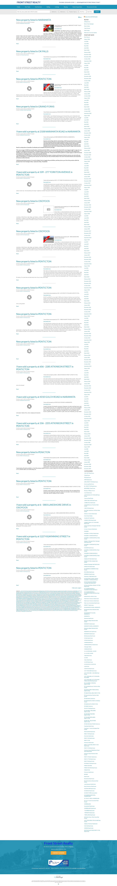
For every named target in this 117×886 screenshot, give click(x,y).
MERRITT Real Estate (89, 605)
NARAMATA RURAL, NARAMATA (91, 626)
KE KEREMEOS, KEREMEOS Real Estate (33, 596)
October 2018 (87, 209)
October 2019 (87, 183)
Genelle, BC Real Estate (89, 518)
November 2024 (87, 78)
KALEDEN (86, 531)
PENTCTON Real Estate (89, 738)
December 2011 (87, 385)
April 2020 (86, 170)
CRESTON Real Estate (89, 508)
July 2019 (86, 189)
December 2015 (87, 281)
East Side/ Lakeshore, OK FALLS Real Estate (39, 592)
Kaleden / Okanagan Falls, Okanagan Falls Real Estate (42, 594)
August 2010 (87, 420)
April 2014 (86, 324)
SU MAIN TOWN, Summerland (90, 793)
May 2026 (86, 45)
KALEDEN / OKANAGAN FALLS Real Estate (26, 594)
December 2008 (87, 464)
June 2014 (86, 320)
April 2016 (86, 274)
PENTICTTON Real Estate (90, 759)
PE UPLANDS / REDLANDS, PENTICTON (56, 604)
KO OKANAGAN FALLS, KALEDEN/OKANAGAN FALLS (90, 589)
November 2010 (87, 414)
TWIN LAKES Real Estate (89, 814)
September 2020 (87, 159)
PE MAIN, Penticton (88, 706)
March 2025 (86, 72)
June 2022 (86, 119)
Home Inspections (77, 7)
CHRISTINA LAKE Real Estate (90, 500)
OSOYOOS (86, 666)
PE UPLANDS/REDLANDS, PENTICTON (89, 718)
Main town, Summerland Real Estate (91, 603)
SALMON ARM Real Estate (90, 788)
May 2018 (86, 220)
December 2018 (87, 204)
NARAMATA (87, 616)
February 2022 (87, 128)
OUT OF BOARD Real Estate (90, 670)
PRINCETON (87, 770)
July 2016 (86, 268)
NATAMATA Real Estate (89, 633)
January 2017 (87, 255)
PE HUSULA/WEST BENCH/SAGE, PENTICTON (31, 603)
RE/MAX (86, 774)
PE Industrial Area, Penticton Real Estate (58, 603)
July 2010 (86, 422)
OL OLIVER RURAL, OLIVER (90, 651)
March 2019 (86, 198)
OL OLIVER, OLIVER (88, 653)
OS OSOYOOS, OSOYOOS (90, 664)
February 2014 (87, 329)
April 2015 (86, 298)
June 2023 (86, 100)
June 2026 (86, 43)
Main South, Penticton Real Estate (91, 600)
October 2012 (87, 364)
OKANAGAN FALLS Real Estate (91, 644)
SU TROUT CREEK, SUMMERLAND (91, 798)
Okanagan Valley (87, 646)
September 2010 (87, 418)
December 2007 (87, 468)
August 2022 (87, 115)
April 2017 (86, 248)
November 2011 (87, 388)
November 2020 (87, 154)
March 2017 (86, 250)
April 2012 (86, 377)
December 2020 (87, 152)
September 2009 (87, 444)
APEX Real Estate (88, 479)
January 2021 (87, 150)
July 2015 (86, 292)
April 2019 (86, 196)
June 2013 (86, 346)
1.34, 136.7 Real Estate (89, 473)
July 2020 (86, 163)
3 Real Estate (87, 475)
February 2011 (87, 407)
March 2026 (86, 50)
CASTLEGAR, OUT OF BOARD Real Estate (39, 591)
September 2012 (87, 366)
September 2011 (87, 392)
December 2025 (87, 54)
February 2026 (87, 52)
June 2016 (86, 270)
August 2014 (87, 316)
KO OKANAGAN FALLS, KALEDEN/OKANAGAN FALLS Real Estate (91, 593)
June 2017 (86, 244)
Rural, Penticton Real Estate (90, 786)
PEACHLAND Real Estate (89, 731)
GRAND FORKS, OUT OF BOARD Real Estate (23, 593)
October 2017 (87, 235)
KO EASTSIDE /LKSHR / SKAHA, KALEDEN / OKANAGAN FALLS (91, 579)
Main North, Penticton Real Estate (91, 598)
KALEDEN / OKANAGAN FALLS (91, 535)
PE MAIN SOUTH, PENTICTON (91, 704)
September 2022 (87, 113)
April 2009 (86, 455)
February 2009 (87, 460)
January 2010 (87, 436)
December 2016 (87, 257)
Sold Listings (87, 30)
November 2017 (87, 233)
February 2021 (87, 148)
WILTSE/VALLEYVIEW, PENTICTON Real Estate (24, 611)
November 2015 (87, 283)
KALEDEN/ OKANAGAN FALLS (90, 553)
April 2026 (86, 48)
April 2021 (86, 143)
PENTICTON (87, 740)
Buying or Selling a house (89, 490)
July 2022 (86, 117)
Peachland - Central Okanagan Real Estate (69, 605)
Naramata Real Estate (88, 618)
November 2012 (87, 361)
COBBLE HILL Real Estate (89, 502)
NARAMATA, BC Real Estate (90, 631)
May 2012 (86, 375)
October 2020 (87, 157)
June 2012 (86, 372)
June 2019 (86, 191)
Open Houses (87, 28)
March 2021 (86, 146)
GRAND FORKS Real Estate (90, 520)
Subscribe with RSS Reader (91, 16)
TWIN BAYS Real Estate (89, 812)
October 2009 (87, 442)
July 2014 (86, 318)
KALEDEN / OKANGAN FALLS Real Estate (58, 594)
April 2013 (86, 351)
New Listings (87, 26)
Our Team (27, 7)
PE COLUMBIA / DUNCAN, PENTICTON (67, 602)
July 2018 (86, 215)
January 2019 (87, 202)
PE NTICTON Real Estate (89, 708)
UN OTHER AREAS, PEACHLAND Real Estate (44, 610)
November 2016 (87, 259)
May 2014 (86, 322)
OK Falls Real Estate (88, 640)
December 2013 (87, 333)
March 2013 (86, 353)
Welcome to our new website (90, 32)
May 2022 (86, 122)
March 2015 (86, 300)
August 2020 (87, 161)
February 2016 (87, 279)
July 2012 (86, 370)
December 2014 (87, 307)
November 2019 (87, 181)
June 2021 (86, 139)
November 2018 (87, 207)
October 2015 (87, 285)
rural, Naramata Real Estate (90, 784)
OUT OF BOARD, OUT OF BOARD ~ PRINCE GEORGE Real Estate (92, 680)
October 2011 (87, 390)
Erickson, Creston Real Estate (90, 513)
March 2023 (86, 106)
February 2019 (87, 200)
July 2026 (86, 41)
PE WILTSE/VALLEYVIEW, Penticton (92, 724)
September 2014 (87, 313)
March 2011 (86, 405)
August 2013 (87, 342)
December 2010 (87, 412)
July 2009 (86, 449)
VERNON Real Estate (88, 828)
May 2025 (86, 67)
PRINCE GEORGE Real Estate (90, 767)
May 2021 (86, 141)
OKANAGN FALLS (88, 649)
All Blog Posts (87, 21)
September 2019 (87, 185)
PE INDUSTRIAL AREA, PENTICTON (92, 693)
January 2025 (87, 74)
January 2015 (87, 305)
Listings (57, 7)
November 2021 (87, 133)
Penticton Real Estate (89, 742)
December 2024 (87, 76)
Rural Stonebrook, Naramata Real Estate (70, 607)
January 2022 (87, 130)
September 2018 (87, 211)
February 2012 (87, 381)
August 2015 (87, 289)
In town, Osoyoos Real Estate (90, 529)
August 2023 (87, 98)
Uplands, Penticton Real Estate (90, 823)
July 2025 (86, 65)
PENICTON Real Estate (89, 733)
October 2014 (87, 311)
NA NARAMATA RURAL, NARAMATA (92, 607)
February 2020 (87, 174)
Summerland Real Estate (89, 806)
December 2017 (87, 231)
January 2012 (87, 383)
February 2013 (87, 355)
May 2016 (86, 272)
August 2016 (87, 266)
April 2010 (86, 429)
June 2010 (86, 425)
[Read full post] (29, 29)
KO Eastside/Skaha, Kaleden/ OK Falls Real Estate (50, 597)
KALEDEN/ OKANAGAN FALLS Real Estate (40, 595)
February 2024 (87, 91)
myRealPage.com (58, 877)
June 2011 (86, 398)
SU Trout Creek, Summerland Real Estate (31, 609)
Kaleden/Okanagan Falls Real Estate (92, 564)
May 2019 (86, 194)
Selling (48, 7)
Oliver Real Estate (88, 659)
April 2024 (86, 87)
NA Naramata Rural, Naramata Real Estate (46, 598)
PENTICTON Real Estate (89, 748)
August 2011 (87, 394)
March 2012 (86, 379)
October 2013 (87, 337)
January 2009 (87, 462)
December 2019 (87, 178)
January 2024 (87, 93)
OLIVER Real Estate (88, 662)
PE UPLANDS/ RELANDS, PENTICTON (89, 714)
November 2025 (87, 56)
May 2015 (86, 296)
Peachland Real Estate (89, 726)
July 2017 (86, 242)
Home (18, 7)
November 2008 (87, 466)
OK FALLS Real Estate (24, 54)
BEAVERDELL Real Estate (89, 488)
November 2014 (87, 309)
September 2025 (87, 61)
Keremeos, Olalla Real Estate (90, 576)
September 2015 (87, 287)
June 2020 (86, 165)
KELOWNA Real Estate (89, 572)
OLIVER (86, 657)
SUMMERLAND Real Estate (90, 808)
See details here (58, 28)
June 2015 (86, 294)
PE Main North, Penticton (89, 698)
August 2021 (87, 137)
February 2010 (87, 433)
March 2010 (86, 431)
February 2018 (87, 226)
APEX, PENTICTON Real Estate (91, 481)
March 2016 (86, 276)
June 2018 (86, 218)
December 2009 (87, 438)
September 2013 (87, 340)
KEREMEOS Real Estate (89, 574)
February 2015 (87, 303)
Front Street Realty (88, 515)
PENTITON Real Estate (89, 761)
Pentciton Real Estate (89, 736)
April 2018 (86, 222)
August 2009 (87, 446)
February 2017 (87, 252)
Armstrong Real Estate (89, 484)
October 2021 (87, 135)
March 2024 (86, 89)
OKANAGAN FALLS (88, 642)
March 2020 (86, 172)
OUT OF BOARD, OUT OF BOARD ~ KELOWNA (31, 602)
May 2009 (86, 453)
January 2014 (87, 331)
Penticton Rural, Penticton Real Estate (41, 606)
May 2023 (86, 102)
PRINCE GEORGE (88, 765)
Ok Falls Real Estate (88, 638)
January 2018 (87, 228)
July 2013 (86, 344)
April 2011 (86, 403)
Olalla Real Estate (88, 655)
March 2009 (86, 457)
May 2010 (86, 427)
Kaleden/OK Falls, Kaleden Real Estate (64, 595)
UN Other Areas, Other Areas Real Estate (30, 610)
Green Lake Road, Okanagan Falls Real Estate (39, 593)
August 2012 (87, 368)
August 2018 (87, 213)
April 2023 (86, 104)
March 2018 (86, 224)
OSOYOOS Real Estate (89, 668)
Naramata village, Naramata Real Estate (53, 599)
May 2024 (86, 85)
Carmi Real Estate (88, 492)
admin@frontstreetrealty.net (88, 2)
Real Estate (86, 776)
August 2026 (87, 39)
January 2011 (87, 409)
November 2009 (87, 440)
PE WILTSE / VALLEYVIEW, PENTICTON (34, 605)
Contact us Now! (58, 853)
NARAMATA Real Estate (89, 623)
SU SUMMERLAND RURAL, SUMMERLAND (90, 796)
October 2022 (87, 111)
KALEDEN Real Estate (89, 547)
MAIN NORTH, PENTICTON (90, 596)
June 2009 (86, 451)
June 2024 (86, 82)
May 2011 (86, 401)
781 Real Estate (87, 477)
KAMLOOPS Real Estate (89, 566)
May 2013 (86, 348)
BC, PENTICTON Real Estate (90, 486)
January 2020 (87, 176)
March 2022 (86, 126)
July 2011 (86, 396)
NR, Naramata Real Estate (89, 636)
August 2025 (87, 63)
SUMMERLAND (87, 804)
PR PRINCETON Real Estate (90, 763)
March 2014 (86, 327)
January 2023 (87, 109)
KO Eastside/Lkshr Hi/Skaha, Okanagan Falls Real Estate (90, 582)
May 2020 (86, 167)
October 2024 (87, 80)
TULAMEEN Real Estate (89, 810)
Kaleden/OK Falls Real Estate (90, 558)
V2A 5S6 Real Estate (88, 825)
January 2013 (87, 357)
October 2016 (87, 261)
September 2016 (87, 263)
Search (97, 11)
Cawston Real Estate (88, 498)
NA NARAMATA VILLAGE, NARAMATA (59, 598)
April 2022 (86, 124)
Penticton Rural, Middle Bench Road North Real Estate (25, 606)
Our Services (38, 7)
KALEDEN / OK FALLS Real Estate (91, 533)
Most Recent (87, 37)
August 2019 (87, 187)
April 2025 (86, 69)
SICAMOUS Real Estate (89, 790)
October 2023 (87, 96)
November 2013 (87, 335)
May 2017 (86, 246)
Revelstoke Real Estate (89, 778)
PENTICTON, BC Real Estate (90, 756)
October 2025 (87, 58)
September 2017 (87, 237)
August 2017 (87, 239)
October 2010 (87, 416)
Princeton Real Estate (89, 772)
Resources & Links (92, 7)
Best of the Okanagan (89, 23)
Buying (66, 7)
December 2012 (87, 359)
